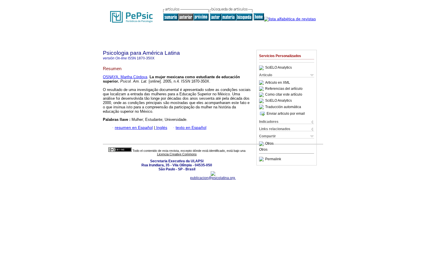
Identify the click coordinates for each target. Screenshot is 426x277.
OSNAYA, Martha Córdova (125, 77)
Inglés (161, 127)
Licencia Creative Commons (177, 154)
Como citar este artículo (283, 95)
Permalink (273, 159)
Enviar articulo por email (286, 114)
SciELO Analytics (278, 68)
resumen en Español (134, 127)
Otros (269, 144)
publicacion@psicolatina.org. (213, 178)
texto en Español (191, 127)
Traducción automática (283, 107)
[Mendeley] (262, 144)
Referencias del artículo (284, 89)
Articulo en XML (277, 83)
